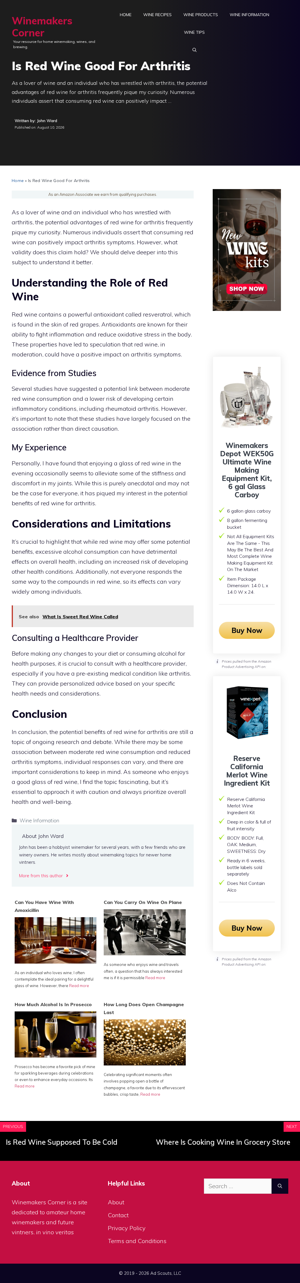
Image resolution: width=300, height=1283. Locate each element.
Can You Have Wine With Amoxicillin (44, 906)
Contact (118, 1215)
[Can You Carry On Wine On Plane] (144, 953)
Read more (79, 985)
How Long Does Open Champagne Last (144, 1008)
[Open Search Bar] (194, 50)
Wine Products (200, 14)
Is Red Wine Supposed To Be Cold (61, 1142)
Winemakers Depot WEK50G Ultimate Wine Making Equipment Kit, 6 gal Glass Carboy (247, 470)
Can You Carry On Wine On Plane (143, 902)
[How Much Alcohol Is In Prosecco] (55, 1055)
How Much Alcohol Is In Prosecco (53, 1004)
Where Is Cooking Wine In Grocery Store (223, 1142)
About (116, 1202)
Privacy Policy (127, 1228)
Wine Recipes (157, 14)
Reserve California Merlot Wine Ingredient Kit (247, 770)
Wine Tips (194, 32)
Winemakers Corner (42, 26)
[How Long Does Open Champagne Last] (144, 1063)
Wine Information (249, 14)
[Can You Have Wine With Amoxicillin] (55, 961)
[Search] (280, 1186)
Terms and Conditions (137, 1241)
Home (126, 14)
